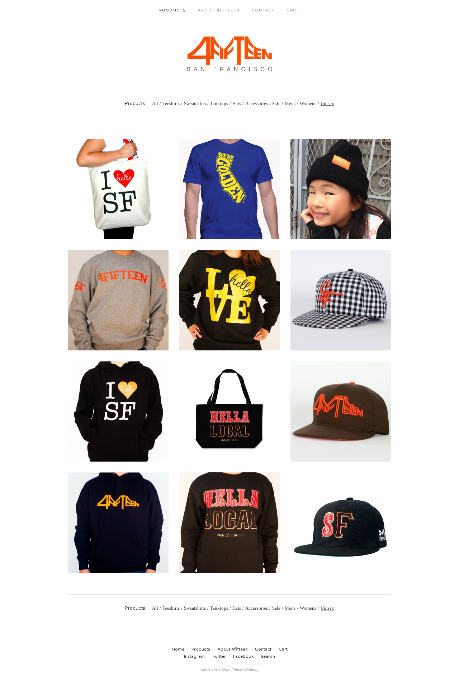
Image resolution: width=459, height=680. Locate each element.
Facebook (243, 656)
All (155, 103)
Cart (293, 10)
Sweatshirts (195, 103)
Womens (308, 103)
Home (178, 649)
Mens (290, 103)
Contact (263, 10)
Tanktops (219, 103)
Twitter (219, 656)
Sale (276, 103)
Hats (236, 103)
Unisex (327, 103)
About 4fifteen (219, 10)
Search (268, 656)
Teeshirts (171, 103)
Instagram (194, 656)
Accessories (256, 103)
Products (172, 10)
